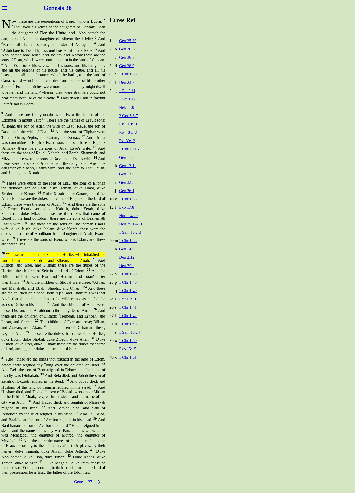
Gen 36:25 (127, 57)
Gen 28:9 (126, 66)
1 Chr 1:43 (128, 324)
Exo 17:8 (126, 207)
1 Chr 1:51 (128, 357)
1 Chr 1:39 (128, 274)
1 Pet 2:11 (127, 91)
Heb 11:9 (126, 107)
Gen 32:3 (126, 182)
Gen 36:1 (126, 190)
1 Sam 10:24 (129, 332)
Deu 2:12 (126, 257)
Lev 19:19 (127, 299)
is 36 (66, 7)
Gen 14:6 (126, 249)
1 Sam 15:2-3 (130, 232)
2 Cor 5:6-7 (128, 115)
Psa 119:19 (128, 124)
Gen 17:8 (126, 157)
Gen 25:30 (127, 41)
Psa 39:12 (127, 140)
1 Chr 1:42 (128, 315)
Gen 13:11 (127, 165)
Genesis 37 (83, 481)
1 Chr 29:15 (129, 149)
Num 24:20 (128, 215)
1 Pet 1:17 (127, 99)
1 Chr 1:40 (128, 282)
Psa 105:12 (128, 132)
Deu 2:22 (126, 265)
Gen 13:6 (126, 174)
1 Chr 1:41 (128, 307)
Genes (51, 7)
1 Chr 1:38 (128, 240)
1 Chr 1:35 (128, 74)
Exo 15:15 (127, 349)
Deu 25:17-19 (130, 224)
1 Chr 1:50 (128, 340)
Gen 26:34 (127, 49)
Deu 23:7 (126, 82)
